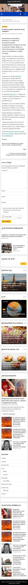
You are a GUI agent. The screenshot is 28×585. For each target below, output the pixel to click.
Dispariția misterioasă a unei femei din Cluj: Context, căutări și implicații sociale (13, 401)
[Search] (25, 14)
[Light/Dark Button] (21, 14)
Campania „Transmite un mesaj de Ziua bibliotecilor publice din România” (13, 235)
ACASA (3, 458)
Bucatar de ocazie (6, 360)
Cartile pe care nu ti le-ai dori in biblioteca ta (12, 313)
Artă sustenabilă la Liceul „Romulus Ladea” (19, 247)
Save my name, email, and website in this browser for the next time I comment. (13, 210)
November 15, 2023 (14, 316)
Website (3, 202)
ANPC (14, 583)
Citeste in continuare (9, 414)
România (18, 76)
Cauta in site (8, 259)
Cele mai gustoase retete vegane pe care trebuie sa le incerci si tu (14, 364)
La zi (2, 468)
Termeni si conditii (5, 582)
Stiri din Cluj (6, 33)
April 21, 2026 (5, 238)
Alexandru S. (6, 289)
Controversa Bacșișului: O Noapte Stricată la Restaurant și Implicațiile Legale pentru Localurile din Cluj (19, 572)
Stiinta (5, 471)
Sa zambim (6, 481)
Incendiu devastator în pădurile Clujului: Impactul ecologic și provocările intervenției (19, 421)
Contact (3, 494)
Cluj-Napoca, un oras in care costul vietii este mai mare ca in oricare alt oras (13, 285)
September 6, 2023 (14, 289)
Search (23, 263)
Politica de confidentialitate (15, 582)
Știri (4, 395)
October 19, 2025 (13, 33)
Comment (4, 170)
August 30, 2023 (14, 342)
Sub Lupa (5, 490)
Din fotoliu (5, 329)
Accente (4, 309)
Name (3, 191)
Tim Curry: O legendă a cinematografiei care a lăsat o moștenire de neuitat (19, 444)
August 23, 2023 (14, 368)
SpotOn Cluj (5, 281)
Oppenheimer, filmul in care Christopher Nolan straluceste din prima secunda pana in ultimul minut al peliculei (13, 336)
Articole (3, 461)
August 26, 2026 (14, 404)
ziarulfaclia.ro (8, 136)
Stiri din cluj (4, 26)
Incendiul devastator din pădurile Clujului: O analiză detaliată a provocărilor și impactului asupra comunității (19, 433)
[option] (14, 282)
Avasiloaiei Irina (5, 404)
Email (3, 196)
